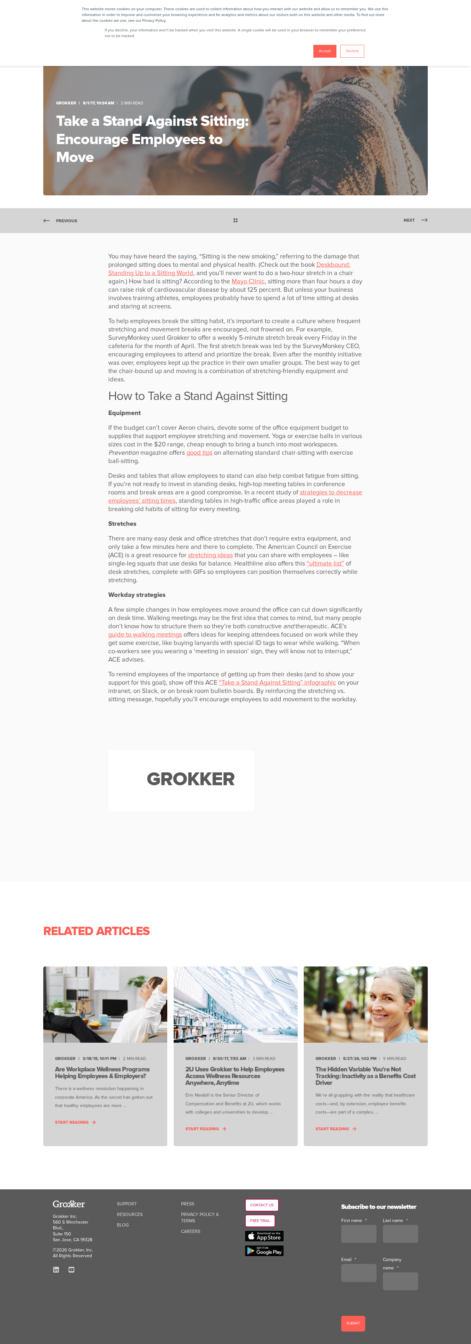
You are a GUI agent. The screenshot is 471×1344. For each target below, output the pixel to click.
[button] (13, 1331)
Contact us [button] (262, 1205)
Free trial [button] (260, 1220)
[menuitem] (127, 1204)
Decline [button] (352, 51)
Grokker (66, 103)
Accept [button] (325, 51)
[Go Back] (235, 221)
